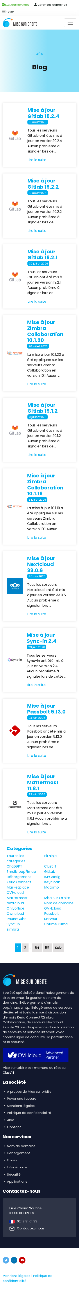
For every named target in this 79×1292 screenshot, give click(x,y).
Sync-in (13, 924)
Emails (12, 1160)
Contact (14, 1127)
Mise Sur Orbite (57, 897)
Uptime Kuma (56, 924)
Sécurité (14, 1174)
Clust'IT (50, 866)
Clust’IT (8, 1072)
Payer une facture (21, 1098)
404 (39, 53)
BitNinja (50, 855)
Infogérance (17, 1167)
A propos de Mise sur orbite (29, 1091)
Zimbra (13, 929)
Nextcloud (15, 903)
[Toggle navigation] (70, 22)
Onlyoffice (15, 908)
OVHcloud (52, 908)
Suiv (58, 947)
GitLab (49, 871)
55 (47, 947)
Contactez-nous (31, 1228)
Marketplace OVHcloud (18, 890)
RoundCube (17, 918)
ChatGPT (14, 866)
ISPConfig (52, 876)
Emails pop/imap (21, 871)
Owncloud (15, 913)
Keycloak (52, 882)
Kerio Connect (19, 882)
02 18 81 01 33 (27, 1221)
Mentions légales (21, 1105)
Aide (10, 1120)
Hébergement (19, 876)
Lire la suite (36, 159)
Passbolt (51, 913)
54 (37, 947)
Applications (17, 1181)
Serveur (50, 918)
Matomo (51, 887)
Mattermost (17, 897)
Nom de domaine (59, 903)
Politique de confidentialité (29, 1112)
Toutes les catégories (16, 858)
